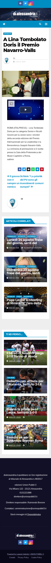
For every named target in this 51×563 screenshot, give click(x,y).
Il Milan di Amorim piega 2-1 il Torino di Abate (25, 354)
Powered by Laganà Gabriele (18, 554)
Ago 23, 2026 (15, 417)
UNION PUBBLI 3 (37, 554)
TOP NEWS (10, 349)
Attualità (7, 33)
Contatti (12, 557)
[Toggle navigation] (46, 24)
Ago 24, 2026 (15, 361)
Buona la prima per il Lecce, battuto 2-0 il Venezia (22, 412)
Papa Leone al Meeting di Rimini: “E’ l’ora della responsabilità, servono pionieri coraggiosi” (24, 305)
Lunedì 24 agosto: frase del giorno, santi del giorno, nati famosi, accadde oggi (25, 244)
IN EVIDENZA (31, 236)
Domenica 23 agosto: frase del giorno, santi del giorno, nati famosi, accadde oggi (24, 274)
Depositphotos (34, 514)
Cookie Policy (36, 557)
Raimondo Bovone (33, 248)
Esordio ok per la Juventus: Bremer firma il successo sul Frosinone (25, 440)
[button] (40, 24)
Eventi (19, 296)
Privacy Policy (23, 557)
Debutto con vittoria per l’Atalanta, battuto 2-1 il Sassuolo (25, 384)
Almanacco (11, 236)
